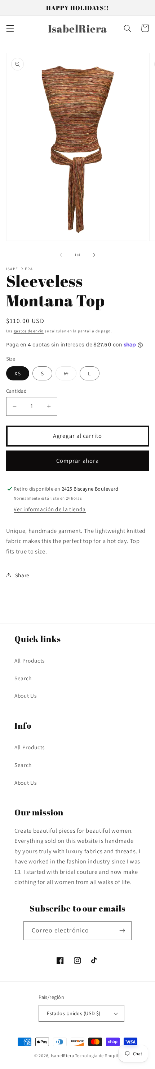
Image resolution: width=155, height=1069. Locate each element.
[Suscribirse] (122, 930)
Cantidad (16, 390)
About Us (25, 695)
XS (17, 373)
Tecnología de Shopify (98, 1055)
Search (23, 678)
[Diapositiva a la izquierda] (61, 255)
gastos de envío (29, 330)
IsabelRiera (62, 1055)
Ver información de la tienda (49, 509)
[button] (9, 28)
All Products (29, 660)
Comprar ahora (77, 461)
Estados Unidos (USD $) (74, 1013)
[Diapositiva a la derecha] (94, 255)
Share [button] (22, 575)
